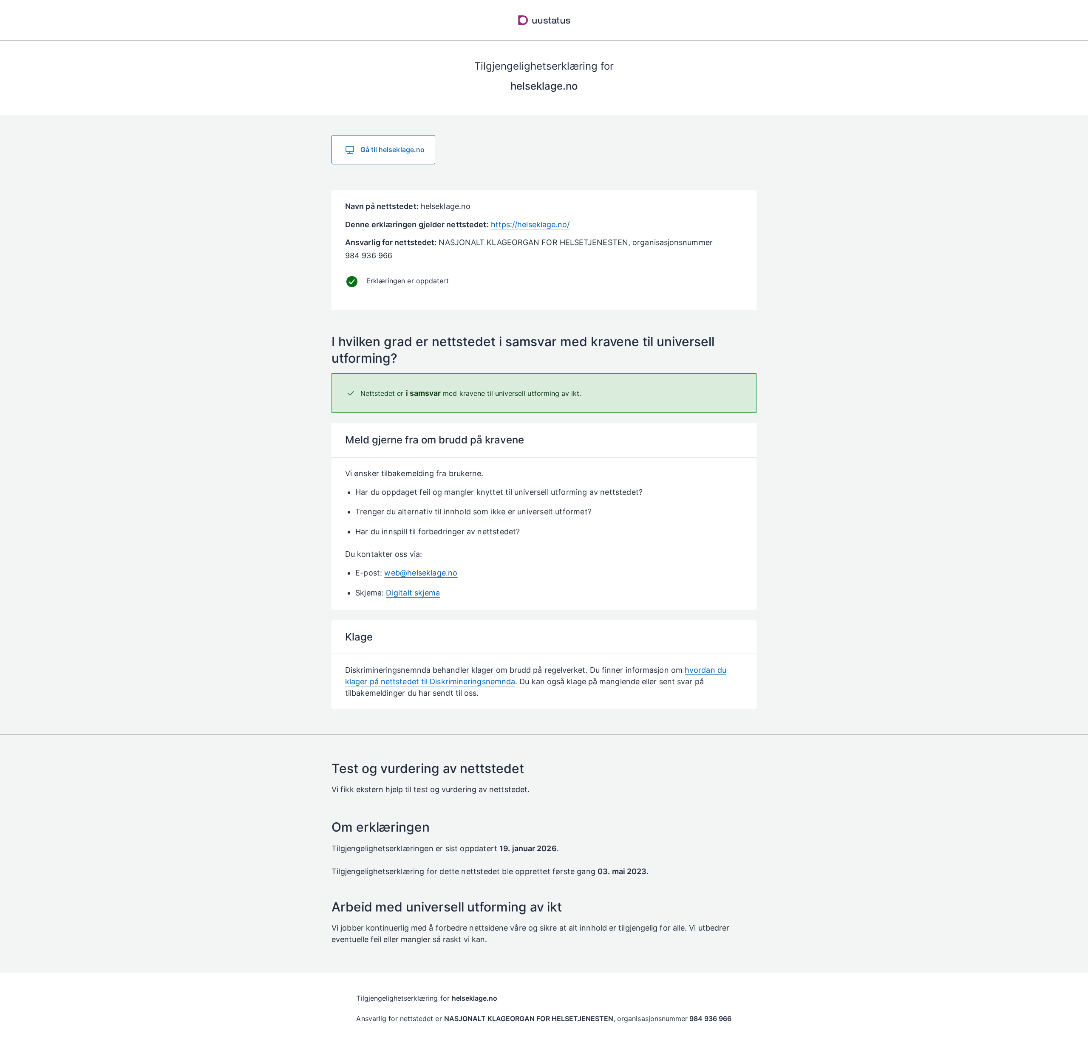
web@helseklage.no (420, 572)
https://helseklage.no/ (530, 224)
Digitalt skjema (413, 592)
